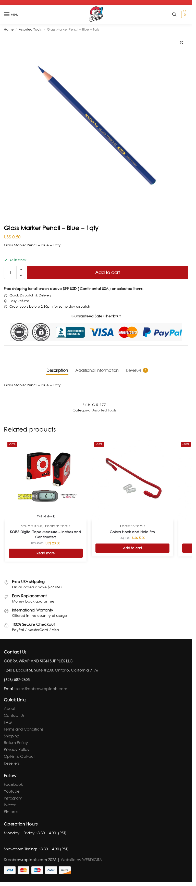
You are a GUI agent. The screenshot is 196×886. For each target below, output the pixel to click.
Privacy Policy (16, 749)
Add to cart (107, 272)
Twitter (10, 804)
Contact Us (14, 715)
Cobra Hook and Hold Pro (132, 531)
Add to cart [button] (132, 548)
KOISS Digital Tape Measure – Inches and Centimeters (45, 534)
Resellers (12, 763)
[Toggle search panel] (174, 14)
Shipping (11, 735)
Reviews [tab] (136, 370)
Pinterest (12, 811)
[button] (184, 14)
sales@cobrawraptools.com (41, 688)
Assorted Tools (30, 29)
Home (9, 29)
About (9, 708)
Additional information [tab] (97, 370)
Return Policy (16, 742)
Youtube (12, 791)
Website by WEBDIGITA (81, 859)
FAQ (8, 722)
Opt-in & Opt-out (19, 756)
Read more (45, 553)
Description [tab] (57, 370)
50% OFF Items (31, 526)
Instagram (13, 798)
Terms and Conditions (23, 729)
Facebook (13, 784)
